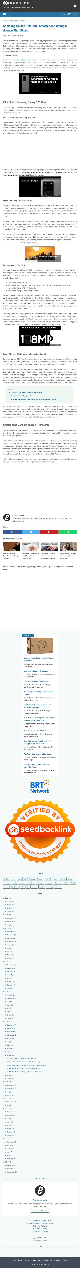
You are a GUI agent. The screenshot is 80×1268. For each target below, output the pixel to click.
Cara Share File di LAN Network (35, 731)
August (11, 945)
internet (21, 883)
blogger (33, 879)
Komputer (58, 883)
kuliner (66, 883)
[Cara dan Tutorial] (17, 3)
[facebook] (74, 6)
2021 (8, 1022)
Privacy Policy (48, 1260)
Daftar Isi (27, 1260)
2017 (8, 1108)
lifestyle (73, 883)
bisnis (20, 879)
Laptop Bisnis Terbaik (40, 1231)
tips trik (34, 887)
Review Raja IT (16, 451)
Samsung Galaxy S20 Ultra (24, 60)
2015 (8, 1162)
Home (14, 1260)
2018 (8, 1098)
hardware (7, 883)
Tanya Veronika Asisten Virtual (40, 1221)
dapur (40, 879)
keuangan (49, 883)
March (10, 905)
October (11, 938)
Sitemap (58, 1260)
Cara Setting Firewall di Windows (36, 671)
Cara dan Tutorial (43, 1265)
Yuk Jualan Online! (40, 1229)
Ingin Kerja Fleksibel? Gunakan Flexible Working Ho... (26, 1062)
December (11, 918)
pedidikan (15, 887)
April (9, 951)
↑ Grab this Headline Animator (40, 1240)
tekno (23, 887)
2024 (8, 928)
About (20, 1260)
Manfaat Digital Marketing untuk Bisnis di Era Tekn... (26, 1072)
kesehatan (40, 883)
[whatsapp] (67, 532)
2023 (8, 961)
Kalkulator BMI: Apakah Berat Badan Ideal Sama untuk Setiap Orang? (33, 399)
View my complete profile (40, 1211)
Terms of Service (37, 1260)
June (10, 901)
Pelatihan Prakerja (40, 1226)
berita (13, 879)
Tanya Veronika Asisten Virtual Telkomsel (22, 1058)
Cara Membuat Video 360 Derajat (36, 681)
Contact (65, 1260)
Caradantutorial (40, 1200)
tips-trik (41, 887)
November (11, 921)
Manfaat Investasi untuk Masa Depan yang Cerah (25, 1068)
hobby (15, 883)
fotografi (63, 879)
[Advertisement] (40, 151)
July (9, 925)
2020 (8, 1082)
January (11, 911)
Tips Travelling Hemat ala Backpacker (38, 754)
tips (28, 887)
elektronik (48, 879)
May (9, 978)
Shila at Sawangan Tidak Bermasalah (40, 1223)
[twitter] (31, 532)
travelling (50, 887)
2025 (8, 915)
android (6, 879)
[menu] (4, 14)
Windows (58, 887)
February (11, 908)
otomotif (7, 887)
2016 (8, 1138)
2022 (8, 991)
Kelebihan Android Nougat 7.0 (21, 396)
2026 (8, 898)
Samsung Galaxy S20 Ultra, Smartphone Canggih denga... (28, 1065)
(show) (15, 55)
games (70, 879)
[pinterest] (49, 532)
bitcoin (26, 879)
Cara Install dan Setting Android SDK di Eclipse (26, 392)
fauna (55, 879)
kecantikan (30, 883)
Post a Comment (17, 35)
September (11, 941)
